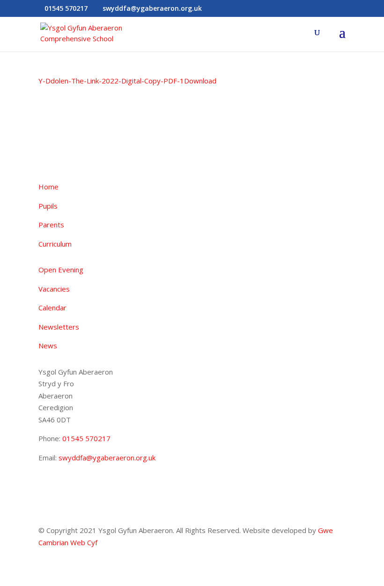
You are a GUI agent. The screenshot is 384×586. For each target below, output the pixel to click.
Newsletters (58, 326)
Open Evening (60, 269)
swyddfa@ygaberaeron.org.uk (107, 457)
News (47, 345)
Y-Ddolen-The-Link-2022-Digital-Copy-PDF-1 (111, 80)
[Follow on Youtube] (83, 485)
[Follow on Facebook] (45, 485)
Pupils (48, 205)
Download (200, 80)
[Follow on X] (64, 485)
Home (48, 186)
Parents (51, 224)
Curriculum (55, 243)
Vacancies (54, 288)
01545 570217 (86, 438)
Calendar (52, 307)
